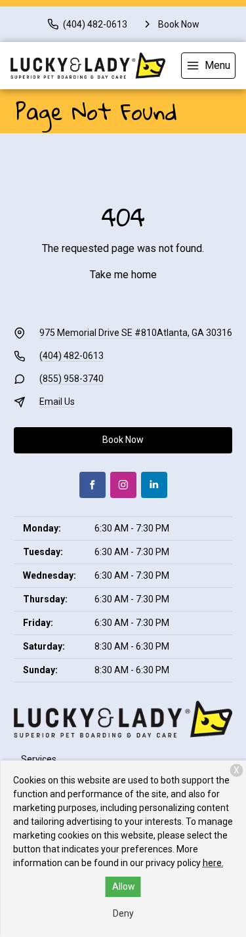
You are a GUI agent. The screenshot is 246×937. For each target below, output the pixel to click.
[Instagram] (123, 485)
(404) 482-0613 (71, 355)
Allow (123, 886)
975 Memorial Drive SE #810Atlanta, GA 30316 (135, 332)
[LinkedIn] (154, 485)
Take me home (123, 274)
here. (213, 863)
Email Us (57, 401)
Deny (123, 913)
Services (38, 759)
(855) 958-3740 (71, 378)
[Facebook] (92, 485)
